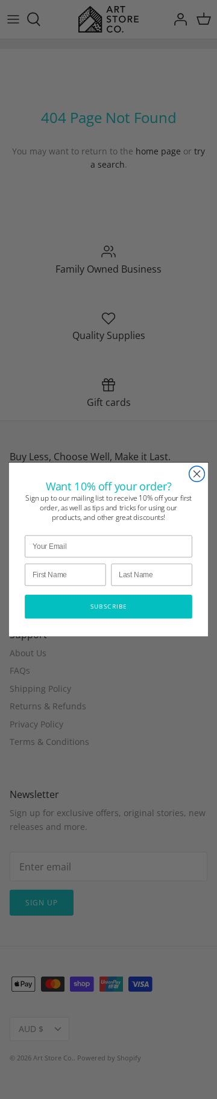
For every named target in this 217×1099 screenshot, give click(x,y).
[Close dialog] (197, 474)
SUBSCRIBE (108, 606)
